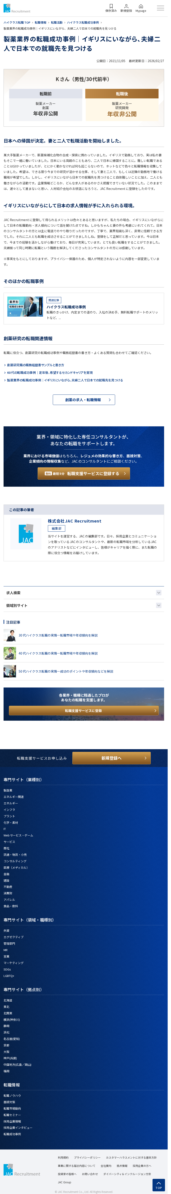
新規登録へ (112, 758)
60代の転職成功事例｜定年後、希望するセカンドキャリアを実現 (50, 372)
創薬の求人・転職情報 (83, 399)
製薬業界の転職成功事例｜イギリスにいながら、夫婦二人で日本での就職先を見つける (67, 380)
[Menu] (160, 8)
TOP (158, 1188)
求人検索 (13, 592)
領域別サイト (17, 605)
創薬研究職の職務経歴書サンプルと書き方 (35, 365)
